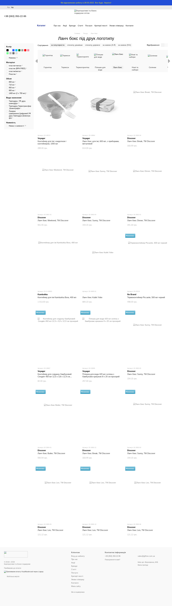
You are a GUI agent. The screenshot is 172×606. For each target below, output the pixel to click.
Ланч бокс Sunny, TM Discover (96, 220)
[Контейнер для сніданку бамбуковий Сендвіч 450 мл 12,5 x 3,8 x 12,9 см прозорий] (58, 338)
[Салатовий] (7, 53)
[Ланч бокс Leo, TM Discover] (58, 494)
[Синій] (13, 50)
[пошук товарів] (138, 25)
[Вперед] (169, 61)
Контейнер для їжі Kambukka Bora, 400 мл (57, 297)
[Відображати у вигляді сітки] (162, 45)
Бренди (72, 26)
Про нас (57, 26)
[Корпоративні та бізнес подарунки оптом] (16, 554)
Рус (8, 7)
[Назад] (36, 61)
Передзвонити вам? (112, 560)
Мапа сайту (76, 586)
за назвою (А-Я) (109, 45)
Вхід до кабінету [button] (78, 556)
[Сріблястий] (10, 53)
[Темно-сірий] (13, 53)
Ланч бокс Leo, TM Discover (50, 530)
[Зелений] (19, 50)
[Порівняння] (145, 16)
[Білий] (10, 50)
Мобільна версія (12, 576)
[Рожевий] (28, 50)
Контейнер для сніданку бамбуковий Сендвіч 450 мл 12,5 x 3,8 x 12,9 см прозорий (54, 376)
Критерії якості (100, 26)
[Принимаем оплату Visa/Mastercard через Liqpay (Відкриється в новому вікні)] (23, 572)
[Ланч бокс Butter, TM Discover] (58, 417)
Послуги (88, 26)
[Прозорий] (16, 53)
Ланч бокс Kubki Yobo (92, 297)
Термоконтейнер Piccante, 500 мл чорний (146, 297)
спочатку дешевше (75, 45)
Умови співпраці (116, 26)
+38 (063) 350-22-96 (15, 16)
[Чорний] (7, 50)
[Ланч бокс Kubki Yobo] (102, 261)
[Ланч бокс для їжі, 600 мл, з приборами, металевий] (102, 105)
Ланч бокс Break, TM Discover (141, 141)
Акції (65, 26)
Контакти (129, 26)
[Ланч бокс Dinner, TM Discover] (147, 184)
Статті (80, 26)
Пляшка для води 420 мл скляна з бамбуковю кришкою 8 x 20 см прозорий (100, 375)
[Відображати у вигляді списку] (166, 45)
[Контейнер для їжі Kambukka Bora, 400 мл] (58, 261)
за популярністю (57, 45)
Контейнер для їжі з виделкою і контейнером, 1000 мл (52, 142)
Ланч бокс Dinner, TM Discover (141, 220)
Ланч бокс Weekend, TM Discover (53, 220)
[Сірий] (22, 50)
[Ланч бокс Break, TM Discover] (147, 105)
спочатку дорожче (92, 45)
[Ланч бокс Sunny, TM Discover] (102, 184)
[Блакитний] (16, 50)
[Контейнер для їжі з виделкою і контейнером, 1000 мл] (58, 105)
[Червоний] (25, 50)
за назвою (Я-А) (124, 45)
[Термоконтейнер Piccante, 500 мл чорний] (147, 261)
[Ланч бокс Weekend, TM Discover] (58, 184)
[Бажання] (152, 16)
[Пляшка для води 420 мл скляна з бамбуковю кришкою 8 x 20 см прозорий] (102, 338)
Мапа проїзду (143, 565)
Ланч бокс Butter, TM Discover (51, 453)
